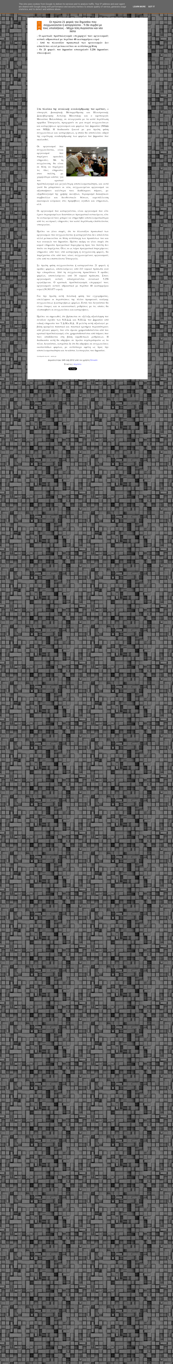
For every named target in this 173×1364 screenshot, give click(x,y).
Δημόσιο (77, 364)
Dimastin (94, 360)
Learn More (139, 6)
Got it (151, 6)
